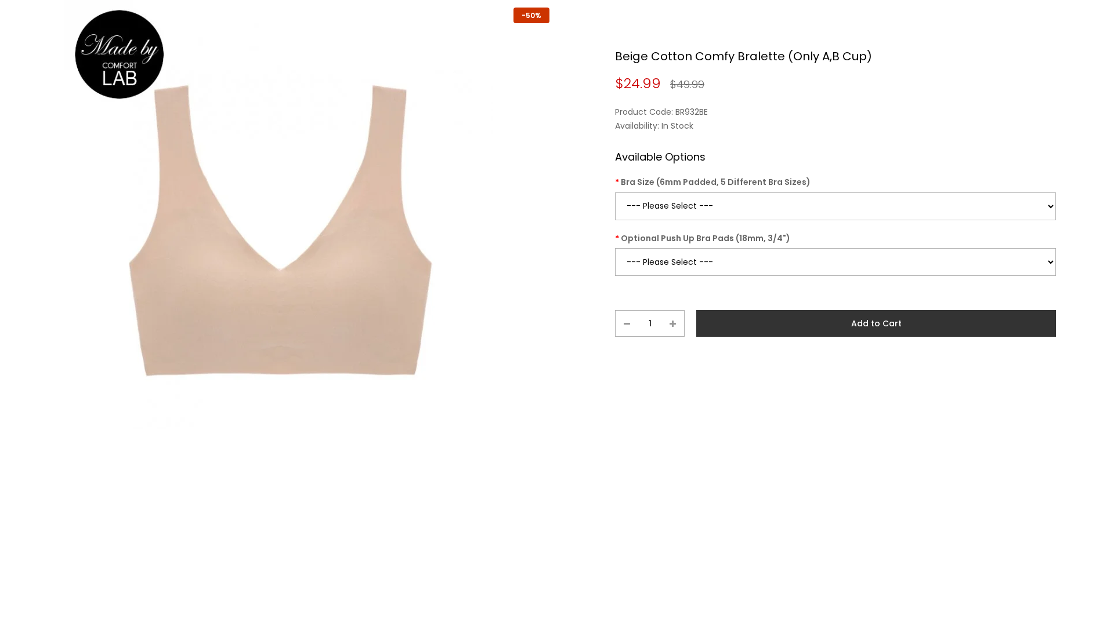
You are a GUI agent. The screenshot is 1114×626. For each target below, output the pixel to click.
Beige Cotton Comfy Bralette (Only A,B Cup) (743, 56)
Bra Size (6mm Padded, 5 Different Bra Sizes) (716, 182)
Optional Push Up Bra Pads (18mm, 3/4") (705, 238)
